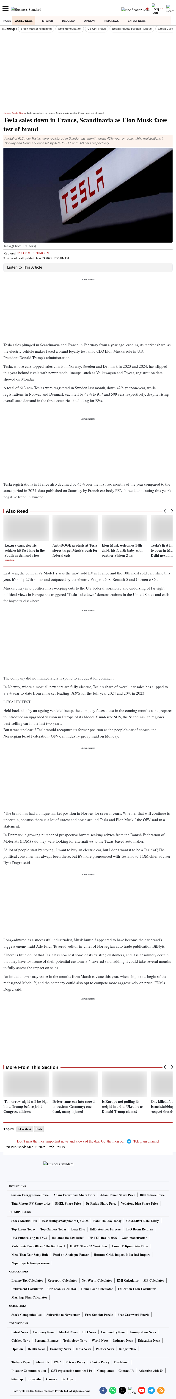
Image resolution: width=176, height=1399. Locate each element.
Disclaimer (121, 1362)
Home (7, 20)
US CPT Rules (97, 28)
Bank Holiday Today (107, 1220)
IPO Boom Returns (139, 1229)
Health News (36, 1348)
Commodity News (113, 1332)
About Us (42, 1362)
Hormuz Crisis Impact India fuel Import (122, 1254)
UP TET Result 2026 (102, 1237)
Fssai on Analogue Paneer (71, 1254)
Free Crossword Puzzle (133, 1314)
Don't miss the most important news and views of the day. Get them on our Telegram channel (88, 1141)
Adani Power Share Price (117, 1195)
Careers (51, 1379)
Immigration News (143, 1332)
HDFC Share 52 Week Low (88, 1246)
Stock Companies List (26, 1314)
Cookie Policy (99, 1362)
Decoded (68, 20)
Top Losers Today (23, 1229)
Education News (149, 1340)
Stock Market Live (24, 1220)
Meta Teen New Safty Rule (29, 1254)
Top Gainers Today (53, 1229)
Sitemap (17, 1379)
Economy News (60, 1348)
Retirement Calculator (27, 1288)
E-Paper (47, 20)
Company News (43, 1332)
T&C (57, 1362)
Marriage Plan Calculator (29, 1297)
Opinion (89, 20)
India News (111, 20)
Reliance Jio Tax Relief (68, 1237)
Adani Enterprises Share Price (74, 1195)
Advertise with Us (151, 1370)
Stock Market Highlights (36, 28)
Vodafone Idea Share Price (139, 1203)
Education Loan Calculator (137, 1288)
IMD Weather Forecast (105, 1229)
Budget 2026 (127, 1348)
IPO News (89, 1332)
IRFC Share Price (152, 1195)
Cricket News (20, 1340)
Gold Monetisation (69, 28)
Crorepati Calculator (62, 1280)
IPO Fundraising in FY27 (29, 1237)
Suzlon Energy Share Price (30, 1195)
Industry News (123, 1340)
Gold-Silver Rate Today (142, 1220)
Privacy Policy (75, 1362)
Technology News (75, 1340)
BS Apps (67, 1379)
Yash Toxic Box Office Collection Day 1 (38, 1246)
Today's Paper (21, 1362)
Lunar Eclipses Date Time (130, 1246)
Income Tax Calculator (27, 1280)
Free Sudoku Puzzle (99, 1314)
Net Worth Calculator (97, 1280)
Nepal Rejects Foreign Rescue (132, 28)
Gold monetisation (134, 1237)
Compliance (105, 1370)
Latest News (137, 20)
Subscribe (34, 1379)
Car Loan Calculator (61, 1288)
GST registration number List (71, 1370)
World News (24, 20)
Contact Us (126, 1370)
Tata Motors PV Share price (30, 1203)
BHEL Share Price (68, 1203)
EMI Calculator (128, 1280)
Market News (68, 1332)
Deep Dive (78, 1229)
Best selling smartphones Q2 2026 (65, 1220)
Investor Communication (28, 1370)
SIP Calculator (153, 1280)
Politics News (105, 1348)
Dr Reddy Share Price (101, 1203)
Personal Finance (46, 1340)
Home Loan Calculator (97, 1288)
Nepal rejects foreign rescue (30, 1263)
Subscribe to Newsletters (63, 1314)
